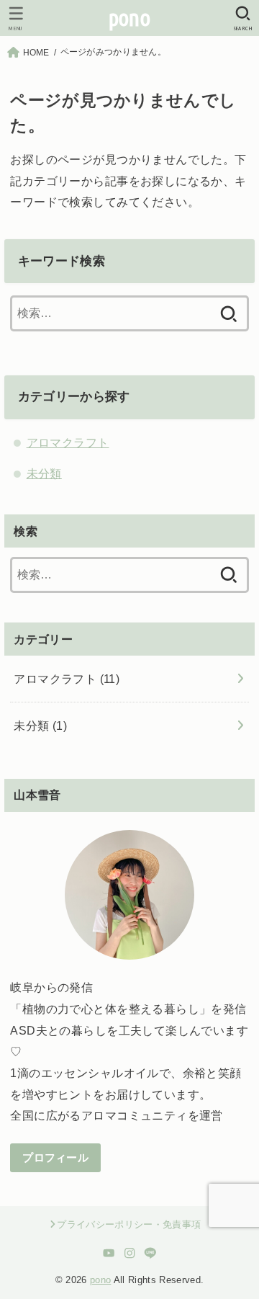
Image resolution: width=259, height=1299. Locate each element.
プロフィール (55, 1158)
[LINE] (150, 1253)
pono (129, 17)
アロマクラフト (68, 442)
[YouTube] (109, 1253)
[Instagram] (129, 1253)
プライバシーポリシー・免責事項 (129, 1224)
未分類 (44, 473)
